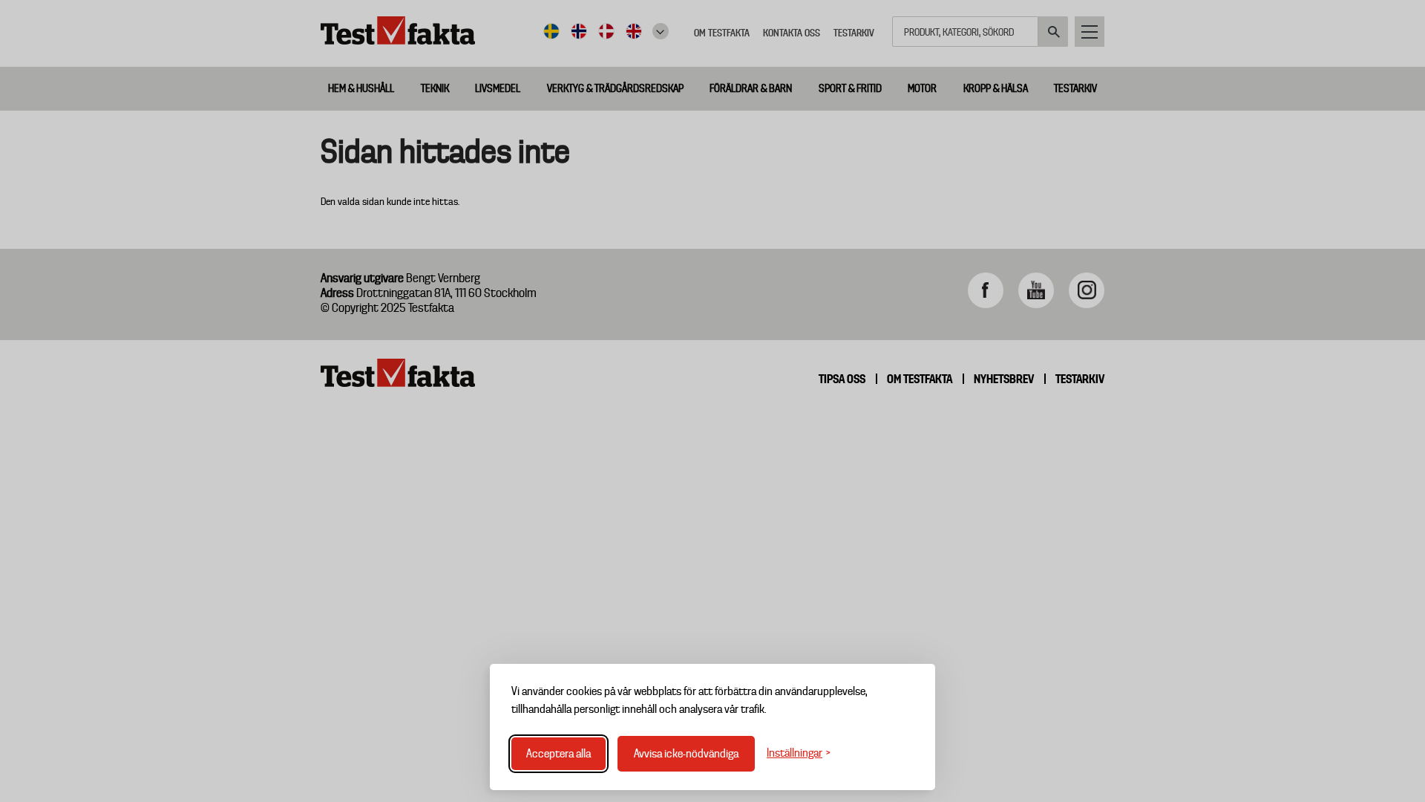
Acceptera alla (558, 753)
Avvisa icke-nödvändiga (686, 753)
